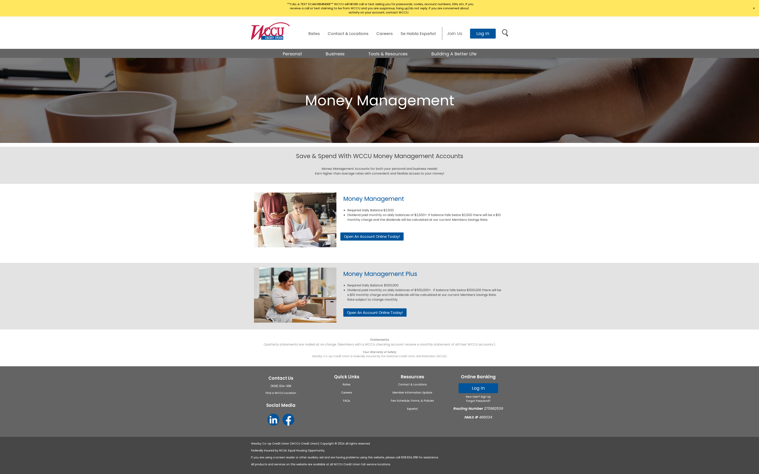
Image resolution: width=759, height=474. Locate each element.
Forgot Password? (478, 401)
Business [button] (335, 54)
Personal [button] (292, 54)
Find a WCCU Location (281, 393)
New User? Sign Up (478, 397)
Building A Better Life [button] (454, 54)
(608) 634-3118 (280, 386)
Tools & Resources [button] (388, 54)
